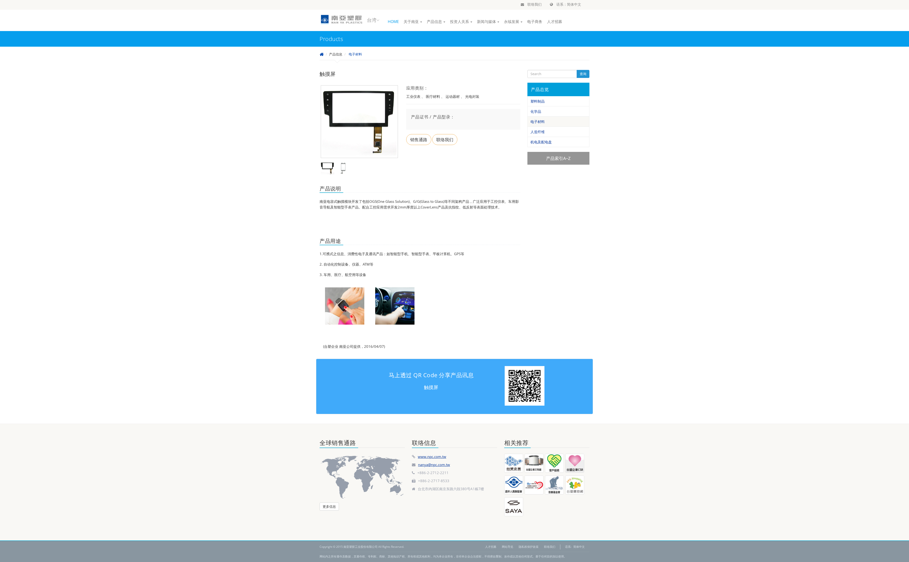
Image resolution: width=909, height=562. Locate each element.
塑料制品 (537, 101)
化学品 (535, 111)
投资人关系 (460, 21)
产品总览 (540, 89)
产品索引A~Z (558, 158)
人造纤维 (537, 131)
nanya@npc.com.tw (434, 464)
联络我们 (534, 4)
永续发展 (512, 21)
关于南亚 (412, 21)
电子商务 (534, 21)
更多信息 (329, 506)
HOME (393, 21)
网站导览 (507, 547)
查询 (583, 74)
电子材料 (355, 54)
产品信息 (435, 21)
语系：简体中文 (568, 4)
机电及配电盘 (541, 142)
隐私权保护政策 (529, 547)
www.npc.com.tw (432, 456)
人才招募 (554, 21)
